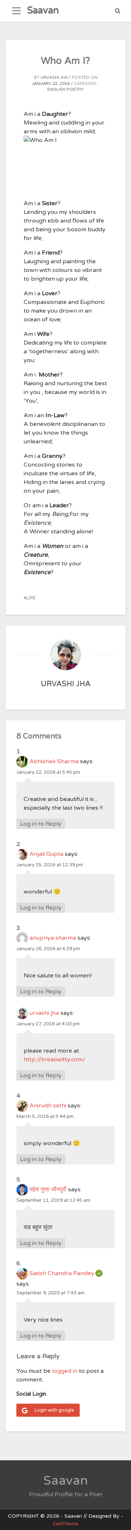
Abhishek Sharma (54, 761)
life (31, 598)
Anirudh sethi (47, 1105)
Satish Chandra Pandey (66, 1273)
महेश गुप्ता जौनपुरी (48, 1189)
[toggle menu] (16, 11)
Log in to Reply (40, 823)
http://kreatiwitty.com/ (54, 1059)
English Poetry (65, 89)
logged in (65, 1371)
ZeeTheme (65, 1524)
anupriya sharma (52, 937)
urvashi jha (54, 77)
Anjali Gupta (46, 854)
